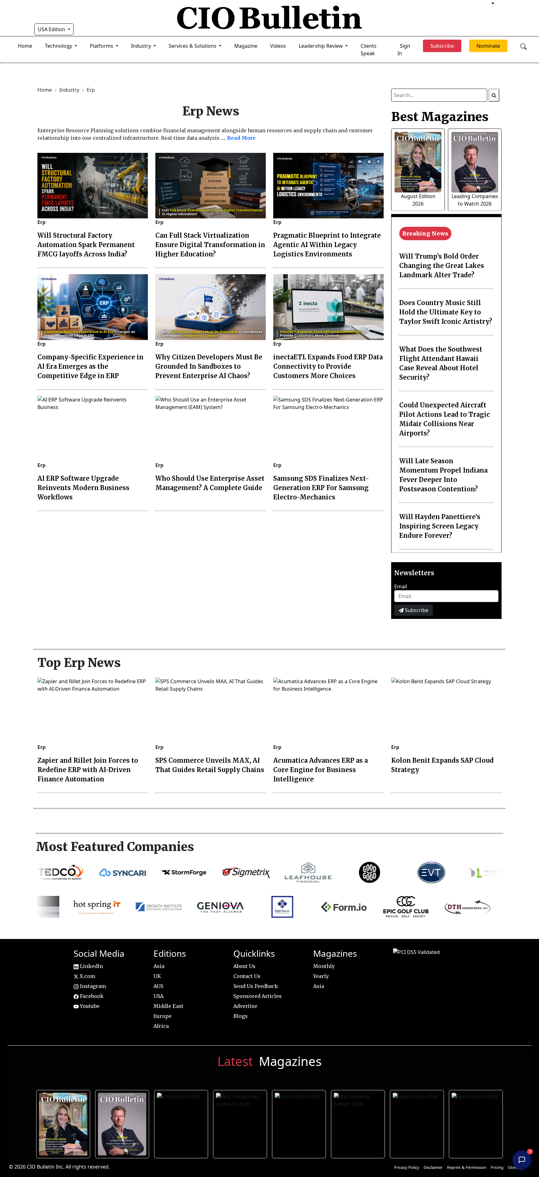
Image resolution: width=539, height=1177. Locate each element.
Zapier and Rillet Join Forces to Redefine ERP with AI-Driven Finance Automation (87, 769)
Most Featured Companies (115, 846)
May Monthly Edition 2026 (358, 1123)
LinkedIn (91, 966)
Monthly (324, 966)
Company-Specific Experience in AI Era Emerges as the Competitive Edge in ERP (90, 366)
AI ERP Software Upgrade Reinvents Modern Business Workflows (83, 487)
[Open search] (523, 46)
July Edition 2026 (182, 1123)
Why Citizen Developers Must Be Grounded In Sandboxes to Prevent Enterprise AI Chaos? (208, 366)
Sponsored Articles (257, 996)
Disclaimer (433, 1167)
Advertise (245, 1006)
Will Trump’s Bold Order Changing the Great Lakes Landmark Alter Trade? (441, 265)
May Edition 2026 (417, 1123)
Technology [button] (59, 45)
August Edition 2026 (63, 1123)
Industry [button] (141, 45)
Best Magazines (439, 116)
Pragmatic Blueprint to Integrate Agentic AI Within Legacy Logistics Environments (327, 244)
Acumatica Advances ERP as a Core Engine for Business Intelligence (320, 769)
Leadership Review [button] (321, 45)
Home (25, 45)
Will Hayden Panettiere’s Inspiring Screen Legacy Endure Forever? (439, 526)
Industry (69, 89)
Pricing (497, 1167)
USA (158, 996)
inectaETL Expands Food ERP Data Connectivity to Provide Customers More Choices (328, 366)
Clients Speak (368, 49)
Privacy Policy (406, 1167)
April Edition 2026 (476, 1123)
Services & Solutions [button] (193, 45)
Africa (161, 1026)
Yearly (321, 976)
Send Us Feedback (255, 986)
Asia (158, 966)
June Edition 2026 (300, 1123)
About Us (244, 966)
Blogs (240, 1016)
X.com (86, 976)
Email (400, 586)
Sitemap (515, 1167)
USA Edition (52, 29)
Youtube (89, 1006)
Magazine (245, 45)
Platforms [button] (102, 45)
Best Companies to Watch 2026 (240, 1123)
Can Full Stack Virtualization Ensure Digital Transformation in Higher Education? (210, 244)
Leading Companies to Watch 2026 (122, 1123)
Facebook (91, 996)
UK (157, 976)
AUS (158, 986)
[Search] (493, 95)
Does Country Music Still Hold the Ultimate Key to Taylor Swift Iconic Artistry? (445, 312)
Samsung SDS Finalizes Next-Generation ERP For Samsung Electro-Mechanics (321, 487)
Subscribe (416, 610)
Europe (162, 1016)
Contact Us (246, 976)
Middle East (168, 1006)
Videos (278, 45)
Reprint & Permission (466, 1167)
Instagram (92, 986)
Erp (91, 89)
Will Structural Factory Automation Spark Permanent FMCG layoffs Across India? (86, 244)
